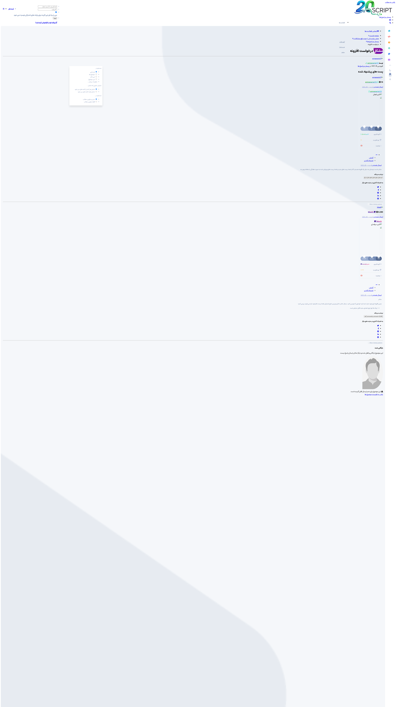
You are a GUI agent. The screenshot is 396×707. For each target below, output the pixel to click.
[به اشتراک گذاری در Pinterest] (378, 198)
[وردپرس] (389, 48)
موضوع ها (92, 74)
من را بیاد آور (52, 15)
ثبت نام (11, 8)
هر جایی (92, 72)
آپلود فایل (342, 42)
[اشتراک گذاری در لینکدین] (378, 195)
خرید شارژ (342, 47)
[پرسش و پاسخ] (389, 42)
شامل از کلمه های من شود (85, 89)
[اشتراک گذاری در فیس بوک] (378, 190)
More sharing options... (375, 204)
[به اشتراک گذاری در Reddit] (378, 192)
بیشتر (343, 52)
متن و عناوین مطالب (89, 99)
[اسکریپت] (389, 37)
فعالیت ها (342, 22)
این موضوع (91, 79)
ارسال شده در (372, 86)
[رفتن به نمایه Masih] (380, 207)
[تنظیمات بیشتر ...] (376, 154)
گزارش (371, 157)
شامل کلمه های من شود (86, 92)
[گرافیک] (389, 54)
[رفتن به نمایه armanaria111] (377, 58)
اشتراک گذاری (368, 160)
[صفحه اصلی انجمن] (389, 31)
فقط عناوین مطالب (89, 102)
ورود (55, 18)
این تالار (92, 77)
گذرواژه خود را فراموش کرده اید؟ (46, 22)
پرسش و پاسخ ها (363, 66)
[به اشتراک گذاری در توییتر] (378, 187)
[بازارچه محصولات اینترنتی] (389, 60)
